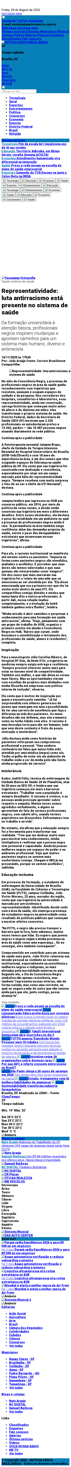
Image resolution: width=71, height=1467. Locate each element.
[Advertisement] (35, 239)
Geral (13, 101)
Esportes (16, 105)
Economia (16, 119)
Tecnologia (17, 98)
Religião (15, 134)
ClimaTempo (11, 1096)
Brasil (13, 130)
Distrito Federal (21, 126)
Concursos (17, 116)
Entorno (15, 123)
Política (14, 112)
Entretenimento (21, 109)
